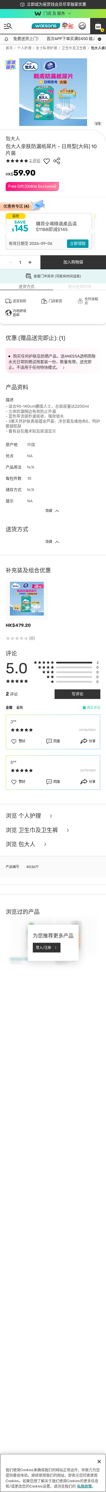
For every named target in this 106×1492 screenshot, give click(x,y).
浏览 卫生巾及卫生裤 (32, 830)
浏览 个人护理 (24, 816)
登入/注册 (43, 947)
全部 (9, 708)
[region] (53, 1473)
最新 (19, 708)
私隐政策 (84, 1486)
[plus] (30, 262)
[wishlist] (46, 161)
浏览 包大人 (21, 844)
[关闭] (99, 1461)
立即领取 (78, 243)
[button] (98, 26)
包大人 (13, 138)
